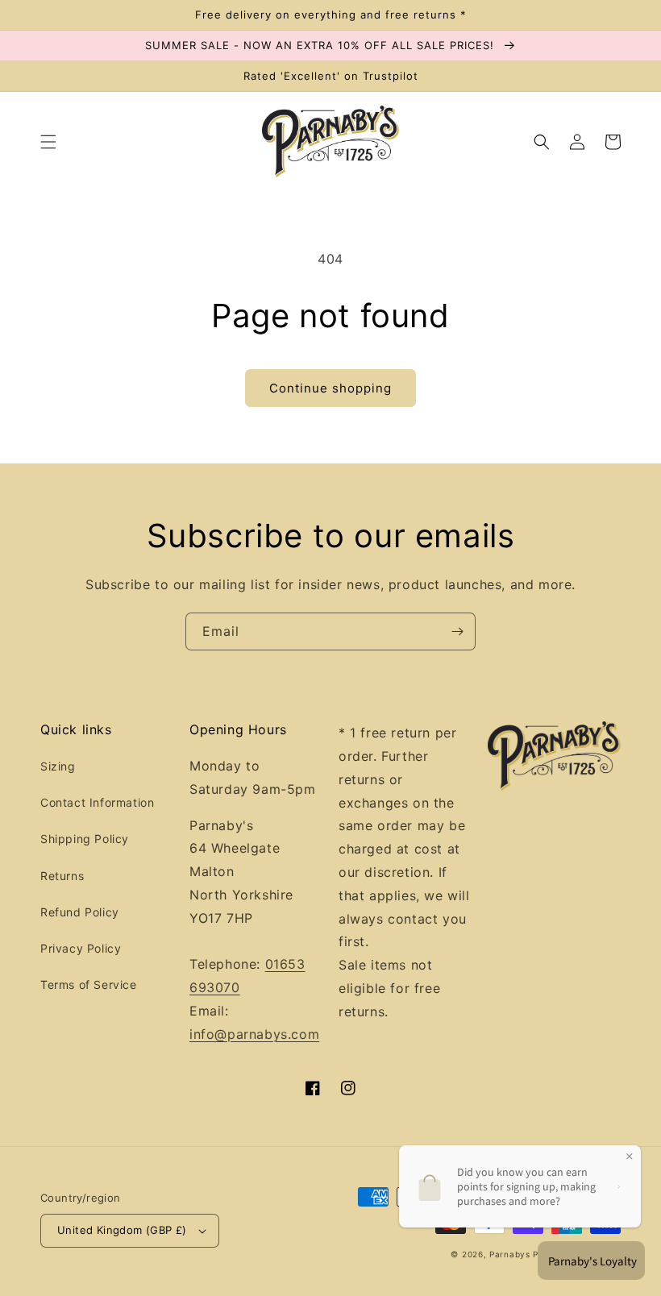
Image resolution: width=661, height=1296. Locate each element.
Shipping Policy (84, 838)
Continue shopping (330, 388)
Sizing (58, 766)
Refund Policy (79, 912)
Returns (62, 876)
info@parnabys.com (254, 1034)
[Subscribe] (457, 631)
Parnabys (509, 1254)
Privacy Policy (80, 948)
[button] (48, 142)
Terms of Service (88, 984)
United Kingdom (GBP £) (122, 1229)
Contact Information (97, 802)
